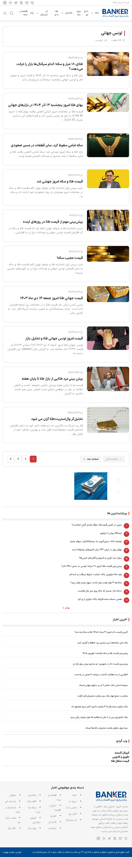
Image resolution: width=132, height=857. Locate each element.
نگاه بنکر (12, 828)
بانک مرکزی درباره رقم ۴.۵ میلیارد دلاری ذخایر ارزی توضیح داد (99, 706)
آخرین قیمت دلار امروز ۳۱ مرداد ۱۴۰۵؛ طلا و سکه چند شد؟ (101, 632)
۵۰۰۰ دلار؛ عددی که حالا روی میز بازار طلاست (100, 591)
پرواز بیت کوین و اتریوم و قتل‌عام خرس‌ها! (100, 558)
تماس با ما (71, 807)
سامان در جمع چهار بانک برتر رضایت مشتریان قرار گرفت (102, 696)
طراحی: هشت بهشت (12, 852)
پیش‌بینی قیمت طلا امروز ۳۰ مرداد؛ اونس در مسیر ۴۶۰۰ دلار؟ (91, 566)
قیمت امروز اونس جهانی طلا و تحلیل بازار (54, 338)
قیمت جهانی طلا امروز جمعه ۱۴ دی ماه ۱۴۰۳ (51, 298)
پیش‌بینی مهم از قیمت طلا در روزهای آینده (53, 221)
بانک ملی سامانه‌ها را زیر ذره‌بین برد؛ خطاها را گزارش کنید (102, 642)
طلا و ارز (56, 13)
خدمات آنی (10, 801)
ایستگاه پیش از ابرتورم (111, 533)
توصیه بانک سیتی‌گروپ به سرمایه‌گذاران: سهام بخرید (96, 541)
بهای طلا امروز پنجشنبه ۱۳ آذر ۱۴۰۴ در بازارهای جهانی (45, 105)
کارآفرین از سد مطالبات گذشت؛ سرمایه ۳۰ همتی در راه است (101, 674)
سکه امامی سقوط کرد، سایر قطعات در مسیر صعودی (47, 145)
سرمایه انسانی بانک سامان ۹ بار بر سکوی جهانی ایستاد (103, 685)
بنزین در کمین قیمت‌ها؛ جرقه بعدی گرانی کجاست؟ (97, 525)
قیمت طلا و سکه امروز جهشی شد (60, 181)
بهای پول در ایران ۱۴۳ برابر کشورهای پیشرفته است (97, 549)
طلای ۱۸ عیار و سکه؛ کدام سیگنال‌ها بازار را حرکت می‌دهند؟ (49, 67)
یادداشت (52, 828)
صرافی (13, 795)
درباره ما (73, 801)
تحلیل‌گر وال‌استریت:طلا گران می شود (57, 419)
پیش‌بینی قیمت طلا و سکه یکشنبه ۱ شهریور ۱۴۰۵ (105, 653)
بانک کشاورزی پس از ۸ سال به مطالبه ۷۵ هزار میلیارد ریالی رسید (99, 717)
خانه (97, 13)
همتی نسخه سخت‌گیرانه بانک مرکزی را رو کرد (100, 599)
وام (31, 13)
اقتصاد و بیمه (23, 13)
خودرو (54, 816)
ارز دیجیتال (43, 13)
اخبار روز (86, 13)
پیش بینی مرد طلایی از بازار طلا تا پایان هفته (52, 378)
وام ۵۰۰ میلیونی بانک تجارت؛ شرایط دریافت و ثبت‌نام (96, 574)
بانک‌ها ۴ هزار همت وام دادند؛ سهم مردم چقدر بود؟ (96, 583)
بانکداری (68, 13)
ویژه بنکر (78, 13)
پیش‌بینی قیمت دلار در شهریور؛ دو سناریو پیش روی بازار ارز (100, 664)
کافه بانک (31, 801)
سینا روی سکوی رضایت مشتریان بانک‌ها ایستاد (106, 728)
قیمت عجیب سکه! (70, 258)
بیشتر (67, 608)
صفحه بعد (93, 459)
